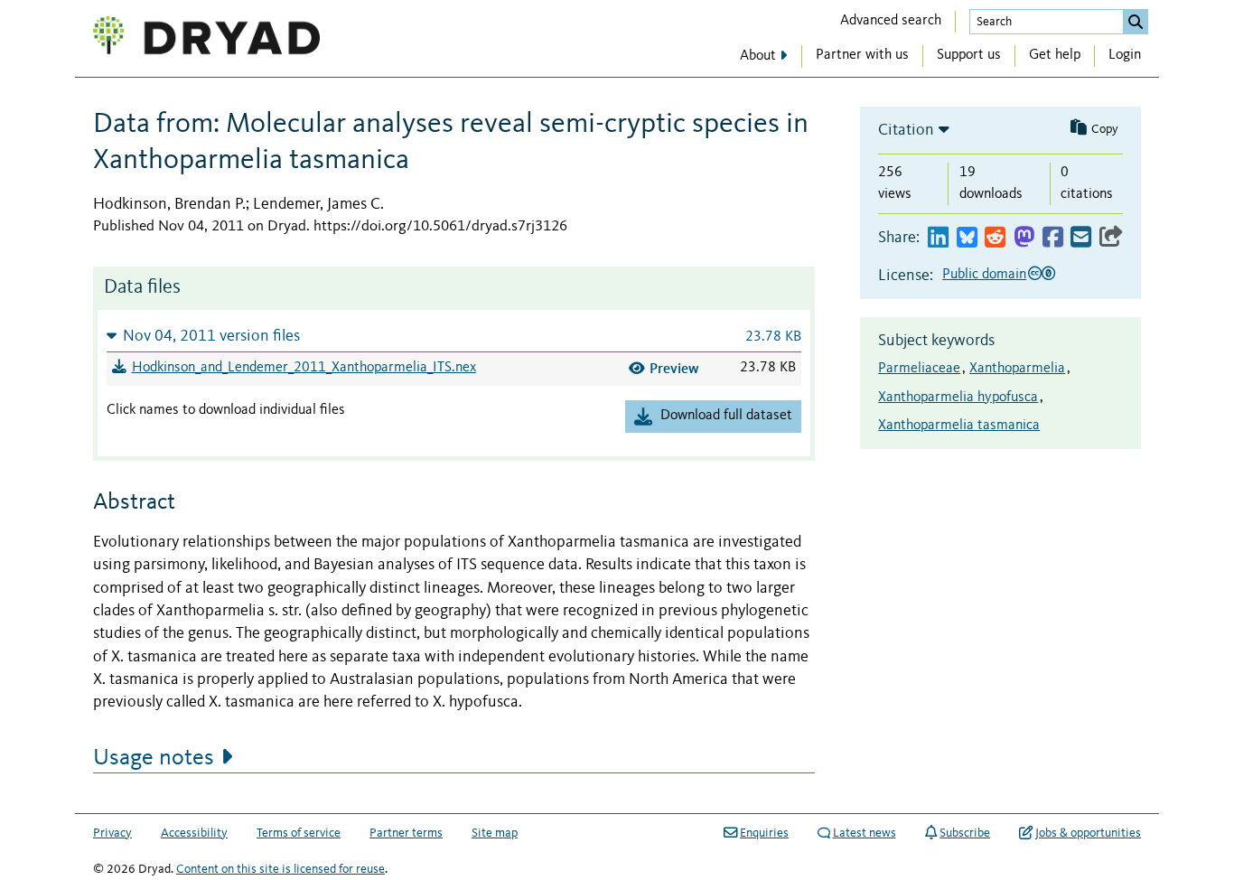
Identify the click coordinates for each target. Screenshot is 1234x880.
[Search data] (1135, 21)
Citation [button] (906, 130)
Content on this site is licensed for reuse (280, 869)
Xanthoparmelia (1017, 368)
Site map (495, 833)
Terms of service (299, 833)
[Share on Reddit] (995, 238)
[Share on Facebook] (1052, 238)
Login (1124, 55)
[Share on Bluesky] (967, 238)
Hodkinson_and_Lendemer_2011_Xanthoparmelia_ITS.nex (304, 367)
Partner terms (406, 833)
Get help (1054, 55)
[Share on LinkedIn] (938, 238)
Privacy (112, 833)
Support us (969, 55)
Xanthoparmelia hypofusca (958, 397)
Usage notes (153, 758)
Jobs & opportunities (1088, 833)
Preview (674, 368)
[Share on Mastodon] (1024, 238)
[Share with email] (1080, 238)
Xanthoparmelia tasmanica (959, 425)
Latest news (864, 833)
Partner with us (862, 55)
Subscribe (965, 833)
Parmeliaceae (919, 368)
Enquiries (764, 833)
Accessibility (194, 833)
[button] (454, 335)
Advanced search (890, 21)
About (758, 56)
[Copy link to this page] (1111, 238)
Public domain (984, 274)
